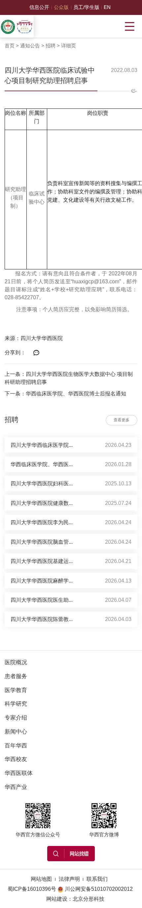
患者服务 (16, 676)
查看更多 (121, 420)
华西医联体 (19, 773)
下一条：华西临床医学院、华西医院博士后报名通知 (65, 393)
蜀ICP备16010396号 (32, 889)
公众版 (61, 7)
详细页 (68, 45)
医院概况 (16, 662)
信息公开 (39, 7)
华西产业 (16, 787)
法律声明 (69, 879)
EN (107, 7)
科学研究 (16, 703)
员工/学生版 (86, 7)
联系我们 (97, 879)
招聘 (50, 45)
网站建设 (56, 899)
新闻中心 (16, 731)
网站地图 (41, 879)
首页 (10, 45)
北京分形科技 (88, 899)
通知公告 (30, 45)
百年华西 (16, 745)
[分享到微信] (36, 353)
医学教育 (16, 690)
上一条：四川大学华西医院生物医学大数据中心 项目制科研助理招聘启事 (69, 378)
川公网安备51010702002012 (99, 889)
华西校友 (16, 759)
